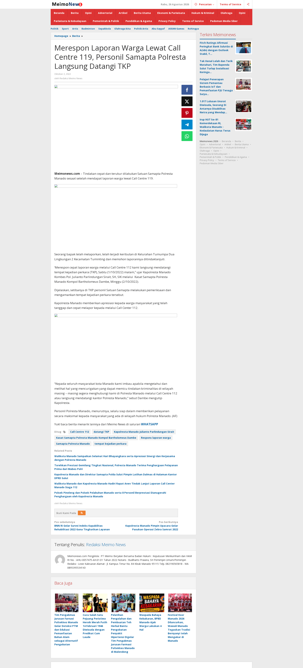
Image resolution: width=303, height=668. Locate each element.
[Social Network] (248, 4)
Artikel (227, 144)
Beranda (226, 141)
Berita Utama (242, 144)
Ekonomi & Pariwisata (211, 147)
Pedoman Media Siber (211, 163)
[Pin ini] (187, 113)
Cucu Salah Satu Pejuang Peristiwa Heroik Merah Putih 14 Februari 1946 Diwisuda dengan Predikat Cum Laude (95, 626)
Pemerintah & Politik (210, 157)
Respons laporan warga (156, 437)
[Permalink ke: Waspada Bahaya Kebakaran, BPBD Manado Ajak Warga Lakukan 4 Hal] (151, 603)
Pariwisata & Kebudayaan (213, 153)
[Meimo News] (67, 4)
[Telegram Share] (187, 124)
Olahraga (205, 150)
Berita (238, 141)
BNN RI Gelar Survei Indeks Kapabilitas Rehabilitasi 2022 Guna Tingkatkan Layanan (82, 525)
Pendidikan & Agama (236, 157)
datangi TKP (101, 431)
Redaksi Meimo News (106, 544)
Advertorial (215, 144)
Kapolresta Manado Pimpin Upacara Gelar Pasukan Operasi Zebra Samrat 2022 (151, 525)
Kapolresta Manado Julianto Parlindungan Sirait (144, 431)
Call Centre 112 (79, 431)
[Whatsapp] (187, 136)
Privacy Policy (207, 160)
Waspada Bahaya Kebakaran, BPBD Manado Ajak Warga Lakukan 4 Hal (150, 622)
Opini (202, 144)
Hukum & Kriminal (235, 147)
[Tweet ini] (187, 101)
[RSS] (82, 513)
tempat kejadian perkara (110, 443)
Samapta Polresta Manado (73, 443)
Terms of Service (227, 160)
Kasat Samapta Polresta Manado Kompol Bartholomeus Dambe (96, 437)
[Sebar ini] (187, 90)
